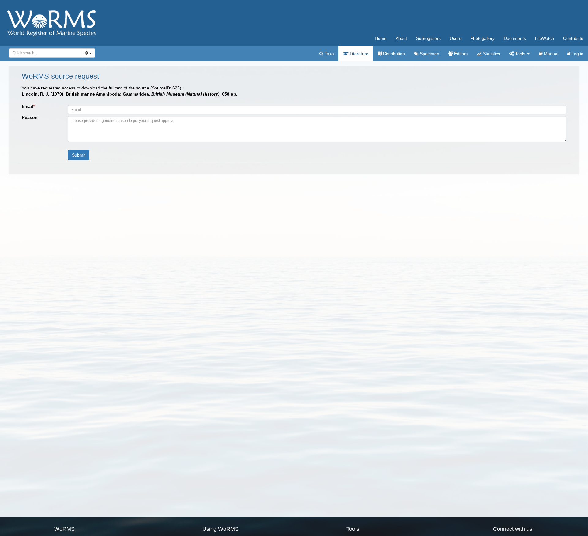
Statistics (491, 53)
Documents (515, 38)
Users (455, 38)
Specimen (429, 53)
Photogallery (482, 38)
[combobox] (45, 53)
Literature (358, 53)
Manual (550, 53)
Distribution (393, 53)
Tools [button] (520, 53)
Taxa (328, 53)
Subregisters (428, 38)
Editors (460, 53)
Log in (576, 53)
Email (28, 106)
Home (380, 38)
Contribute (573, 38)
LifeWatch (544, 38)
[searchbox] (43, 53)
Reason (30, 117)
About (401, 38)
